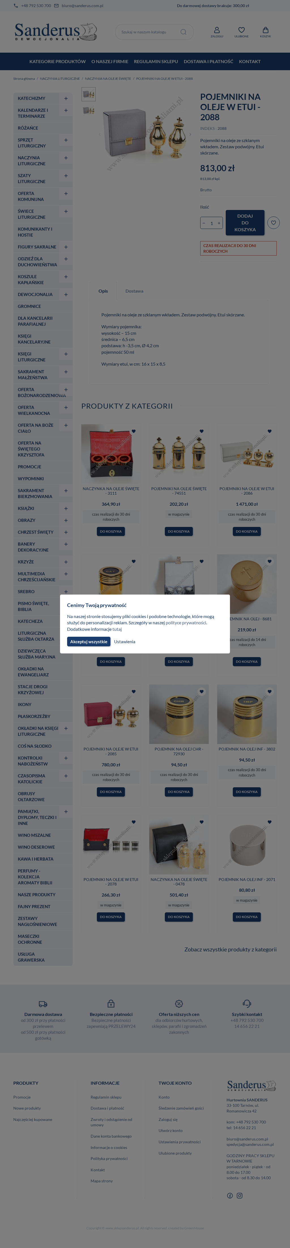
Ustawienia (124, 641)
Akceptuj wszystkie (88, 641)
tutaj (117, 629)
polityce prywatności (186, 622)
